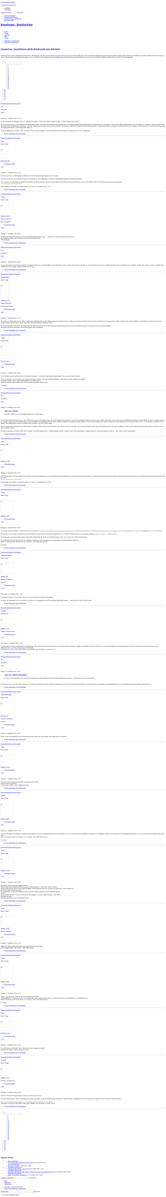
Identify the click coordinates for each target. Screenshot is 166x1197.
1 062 (2, 166)
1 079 (2, 1039)
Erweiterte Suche (8, 20)
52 (5, 94)
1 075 (2, 824)
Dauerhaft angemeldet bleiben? (11, 1195)
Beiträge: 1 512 (5, 628)
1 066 (2, 367)
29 (8, 79)
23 (8, 76)
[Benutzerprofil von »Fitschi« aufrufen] (7, 213)
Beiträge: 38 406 (5, 161)
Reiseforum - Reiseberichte (17, 24)
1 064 (2, 256)
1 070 (2, 588)
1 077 (2, 937)
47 (8, 88)
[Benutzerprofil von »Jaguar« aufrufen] (7, 925)
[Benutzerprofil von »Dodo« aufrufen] (7, 764)
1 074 (2, 773)
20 (8, 74)
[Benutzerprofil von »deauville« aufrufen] (7, 625)
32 (8, 80)
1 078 (2, 987)
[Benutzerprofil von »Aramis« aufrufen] (7, 358)
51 (5, 93)
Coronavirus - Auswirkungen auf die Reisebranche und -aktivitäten (30, 49)
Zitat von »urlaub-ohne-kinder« (16, 675)
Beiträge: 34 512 (5, 216)
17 (8, 72)
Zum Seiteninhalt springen (8, 2)
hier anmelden (129, 57)
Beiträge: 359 (4, 576)
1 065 (2, 312)
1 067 (2, 401)
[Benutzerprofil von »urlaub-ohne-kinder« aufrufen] (7, 573)
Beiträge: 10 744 (5, 300)
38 (8, 83)
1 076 (2, 876)
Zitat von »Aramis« (12, 411)
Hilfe (79, 55)
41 (8, 85)
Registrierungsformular (21, 57)
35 (8, 82)
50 (5, 91)
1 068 (2, 467)
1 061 (2, 112)
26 (8, 77)
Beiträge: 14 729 (5, 767)
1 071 (2, 637)
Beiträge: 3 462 (5, 361)
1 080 (2, 1086)
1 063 (2, 227)
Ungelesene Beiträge (9, 15)
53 (5, 96)
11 (8, 69)
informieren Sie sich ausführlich (52, 57)
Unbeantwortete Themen (11, 17)
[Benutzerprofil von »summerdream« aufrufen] (5, 297)
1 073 (2, 727)
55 (5, 99)
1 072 (2, 665)
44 (8, 86)
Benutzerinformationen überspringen (11, 103)
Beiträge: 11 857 (5, 928)
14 (8, 71)
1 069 (2, 522)
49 (5, 90)
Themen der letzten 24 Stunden (12, 18)
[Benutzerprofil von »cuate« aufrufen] (4, 158)
